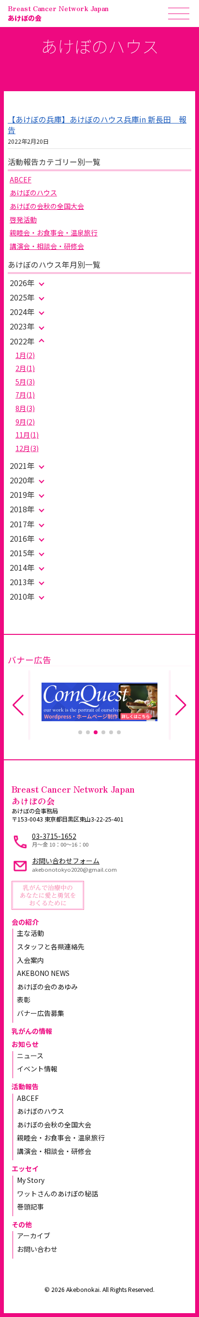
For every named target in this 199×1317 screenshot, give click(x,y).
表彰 (23, 999)
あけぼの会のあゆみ (47, 986)
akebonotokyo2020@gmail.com (74, 869)
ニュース (30, 1055)
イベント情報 (37, 1068)
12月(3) (27, 448)
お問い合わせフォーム (66, 860)
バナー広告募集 (40, 1013)
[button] (80, 732)
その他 (22, 1224)
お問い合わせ (37, 1249)
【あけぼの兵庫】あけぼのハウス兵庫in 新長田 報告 (97, 125)
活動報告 (25, 1086)
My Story (30, 1180)
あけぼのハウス (33, 192)
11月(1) (27, 434)
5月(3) (25, 381)
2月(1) (25, 368)
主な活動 (30, 933)
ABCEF (20, 179)
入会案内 (30, 960)
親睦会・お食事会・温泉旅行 (54, 232)
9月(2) (25, 421)
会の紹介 (25, 922)
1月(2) (25, 355)
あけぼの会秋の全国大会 (47, 206)
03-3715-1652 (54, 836)
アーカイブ (33, 1235)
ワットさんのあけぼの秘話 (57, 1193)
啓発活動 (23, 219)
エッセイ (25, 1168)
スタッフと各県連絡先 (51, 946)
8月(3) (25, 408)
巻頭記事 (30, 1206)
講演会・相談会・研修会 (47, 246)
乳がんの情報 (32, 1031)
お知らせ (25, 1044)
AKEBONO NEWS (43, 973)
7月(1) (25, 394)
